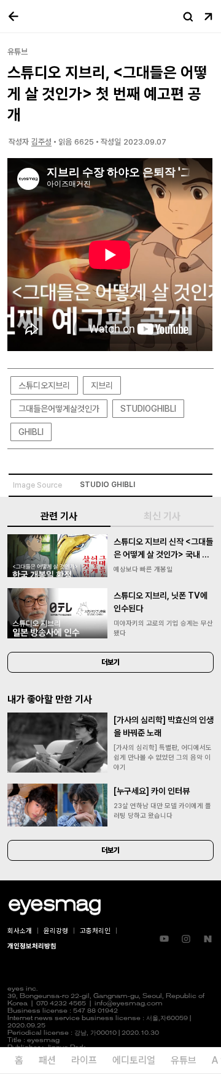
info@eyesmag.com (129, 1003)
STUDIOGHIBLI (148, 409)
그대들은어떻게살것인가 (58, 409)
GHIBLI (31, 432)
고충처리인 (95, 931)
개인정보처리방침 (31, 946)
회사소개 (19, 931)
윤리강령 (56, 931)
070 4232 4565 (61, 1003)
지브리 (102, 385)
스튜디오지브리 (44, 385)
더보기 (110, 662)
